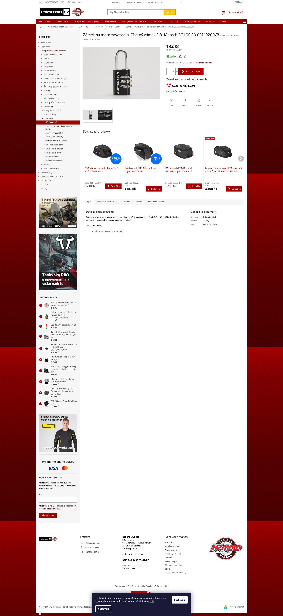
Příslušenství (51, 122)
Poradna (168, 557)
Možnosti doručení (204, 63)
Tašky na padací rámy (54, 160)
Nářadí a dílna (49, 70)
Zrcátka (47, 164)
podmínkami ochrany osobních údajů (58, 507)
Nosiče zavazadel (51, 74)
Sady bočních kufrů (52, 152)
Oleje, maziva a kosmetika (52, 176)
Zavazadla (48, 106)
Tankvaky (48, 118)
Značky (44, 188)
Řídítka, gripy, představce (55, 86)
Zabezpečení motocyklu (54, 102)
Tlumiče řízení (50, 94)
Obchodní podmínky (174, 565)
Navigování (48, 66)
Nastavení (103, 609)
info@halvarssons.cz (94, 543)
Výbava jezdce (47, 42)
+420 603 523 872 (92, 551)
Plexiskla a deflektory (53, 82)
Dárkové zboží (47, 180)
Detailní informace (174, 91)
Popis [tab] (88, 201)
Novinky (44, 184)
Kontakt (116, 2)
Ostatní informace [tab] (156, 201)
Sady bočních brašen (53, 148)
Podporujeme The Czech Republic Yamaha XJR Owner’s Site (141, 586)
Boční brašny (50, 114)
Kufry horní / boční (52, 110)
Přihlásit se (48, 515)
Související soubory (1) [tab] (107, 201)
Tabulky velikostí (134, 2)
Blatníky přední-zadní (53, 54)
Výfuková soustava (52, 98)
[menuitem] (45, 21)
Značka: (91, 39)
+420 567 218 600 (92, 547)
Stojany (47, 90)
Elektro (47, 58)
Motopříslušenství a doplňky (53, 50)
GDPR (167, 569)
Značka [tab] (139, 201)
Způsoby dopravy (156, 2)
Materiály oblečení (173, 553)
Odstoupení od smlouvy (175, 572)
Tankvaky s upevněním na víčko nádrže (59, 127)
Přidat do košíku (193, 71)
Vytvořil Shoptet (237, 606)
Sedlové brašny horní (53, 144)
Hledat (169, 12)
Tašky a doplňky (51, 156)
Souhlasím (180, 600)
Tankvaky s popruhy (54, 136)
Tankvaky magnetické (55, 132)
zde (152, 601)
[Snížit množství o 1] (176, 73)
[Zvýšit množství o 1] (176, 69)
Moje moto (45, 46)
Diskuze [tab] (126, 201)
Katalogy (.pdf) (171, 561)
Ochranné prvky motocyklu (56, 78)
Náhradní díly (46, 172)
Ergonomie (48, 62)
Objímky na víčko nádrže (56, 140)
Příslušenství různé (52, 168)
